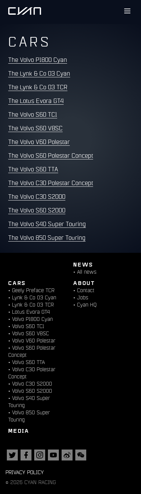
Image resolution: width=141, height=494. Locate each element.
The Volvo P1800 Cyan (37, 59)
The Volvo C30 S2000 (36, 196)
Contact (85, 290)
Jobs (82, 297)
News (83, 264)
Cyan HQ (87, 305)
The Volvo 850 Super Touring (47, 237)
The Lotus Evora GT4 (36, 101)
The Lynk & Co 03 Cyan (39, 73)
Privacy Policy (24, 472)
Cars (17, 283)
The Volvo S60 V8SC (35, 128)
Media (18, 431)
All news (87, 272)
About (84, 283)
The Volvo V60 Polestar (39, 142)
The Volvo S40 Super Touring (47, 224)
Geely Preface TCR (33, 290)
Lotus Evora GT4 (31, 312)
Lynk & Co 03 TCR (33, 305)
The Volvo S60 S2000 (36, 210)
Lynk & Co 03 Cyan (34, 297)
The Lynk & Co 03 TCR (37, 87)
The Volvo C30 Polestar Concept (50, 183)
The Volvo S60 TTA (33, 169)
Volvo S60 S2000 (32, 391)
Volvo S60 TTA (28, 362)
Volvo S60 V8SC (30, 333)
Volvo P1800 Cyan (32, 319)
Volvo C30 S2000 (32, 384)
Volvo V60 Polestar (33, 340)
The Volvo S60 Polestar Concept (50, 155)
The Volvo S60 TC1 (32, 114)
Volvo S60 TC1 (28, 326)
